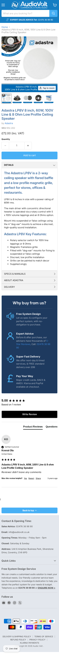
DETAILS (8, 165)
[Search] (53, 13)
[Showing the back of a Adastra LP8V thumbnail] (38, 98)
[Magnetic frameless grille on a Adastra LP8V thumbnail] (28, 98)
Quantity (6, 139)
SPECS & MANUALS (15, 273)
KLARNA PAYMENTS (29, 643)
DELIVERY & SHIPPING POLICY (17, 636)
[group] (29, 400)
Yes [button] (25, 478)
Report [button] (31, 478)
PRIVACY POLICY (37, 639)
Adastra (9, 123)
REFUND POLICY (18, 639)
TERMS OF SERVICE (43, 636)
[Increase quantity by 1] (28, 145)
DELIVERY (9, 286)
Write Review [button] (29, 414)
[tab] (33, 427)
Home (5, 27)
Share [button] (38, 478)
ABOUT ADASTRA (13, 280)
